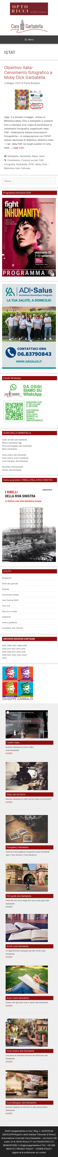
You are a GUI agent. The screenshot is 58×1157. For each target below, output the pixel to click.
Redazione (6, 578)
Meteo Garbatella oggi (12, 443)
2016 (9, 652)
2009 (24, 645)
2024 (24, 655)
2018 (18, 652)
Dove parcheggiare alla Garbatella (17, 446)
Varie (41, 156)
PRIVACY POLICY (25, 1148)
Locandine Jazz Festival (12, 628)
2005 (4, 645)
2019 (23, 652)
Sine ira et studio (9, 611)
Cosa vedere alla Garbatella (14, 455)
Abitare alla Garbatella (11, 470)
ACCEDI (9, 753)
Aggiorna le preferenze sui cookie (29, 1152)
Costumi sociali (29, 160)
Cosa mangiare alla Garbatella (15, 461)
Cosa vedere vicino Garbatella (15, 458)
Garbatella (12, 156)
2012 (13, 649)
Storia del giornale (10, 583)
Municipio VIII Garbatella (12, 467)
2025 (4, 658)
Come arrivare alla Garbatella (14, 440)
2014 (23, 649)
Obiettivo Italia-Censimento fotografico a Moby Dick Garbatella (28, 72)
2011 (9, 649)
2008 (19, 645)
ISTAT (31, 164)
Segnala (5, 589)
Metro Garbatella (9, 449)
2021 (9, 655)
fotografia (9, 164)
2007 (14, 645)
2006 (9, 645)
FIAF (41, 160)
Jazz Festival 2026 (10, 600)
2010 (4, 649)
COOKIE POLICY (44, 1148)
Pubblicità (6, 617)
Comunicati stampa (10, 595)
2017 (14, 652)
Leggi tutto (18, 147)
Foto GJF (6, 606)
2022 (14, 655)
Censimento (13, 160)
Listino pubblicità (9, 622)
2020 (4, 655)
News (35, 156)
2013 (18, 649)
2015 (4, 652)
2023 (19, 655)
